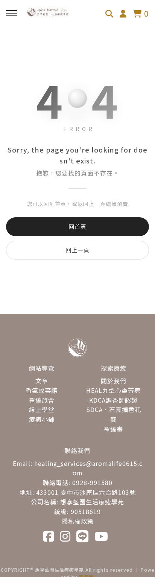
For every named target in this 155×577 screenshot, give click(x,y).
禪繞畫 (113, 429)
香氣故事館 (42, 390)
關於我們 (113, 380)
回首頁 (77, 226)
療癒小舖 (42, 419)
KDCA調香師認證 (113, 400)
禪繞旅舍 (42, 400)
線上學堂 (42, 409)
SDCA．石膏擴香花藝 (113, 414)
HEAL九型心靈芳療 (113, 390)
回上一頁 (77, 250)
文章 (41, 380)
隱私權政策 (78, 520)
